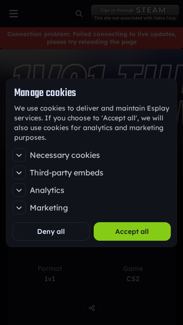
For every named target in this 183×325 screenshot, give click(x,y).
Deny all (51, 231)
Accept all (132, 231)
